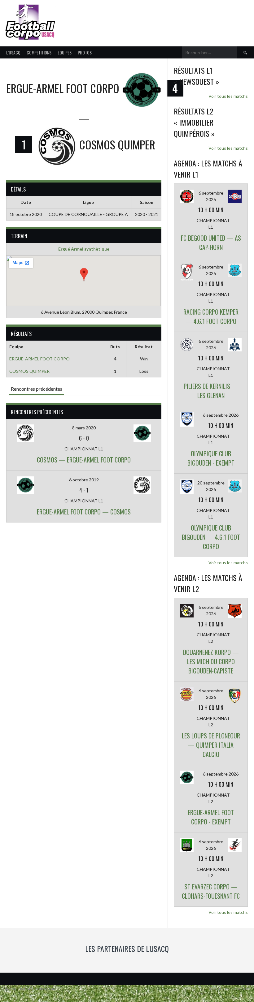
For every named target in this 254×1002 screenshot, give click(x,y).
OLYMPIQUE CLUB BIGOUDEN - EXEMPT (210, 458)
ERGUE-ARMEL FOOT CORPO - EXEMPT (211, 817)
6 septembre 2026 (221, 415)
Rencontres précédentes (36, 389)
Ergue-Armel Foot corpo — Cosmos (84, 511)
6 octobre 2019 (84, 479)
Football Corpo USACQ (135, 18)
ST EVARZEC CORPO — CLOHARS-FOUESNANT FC (211, 891)
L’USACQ (13, 52)
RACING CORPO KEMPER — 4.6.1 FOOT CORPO (211, 316)
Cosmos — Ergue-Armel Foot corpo (84, 459)
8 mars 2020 (84, 427)
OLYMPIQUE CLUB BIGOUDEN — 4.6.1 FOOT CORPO (211, 537)
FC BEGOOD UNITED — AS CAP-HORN (211, 242)
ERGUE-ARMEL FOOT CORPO (39, 358)
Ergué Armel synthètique (83, 249)
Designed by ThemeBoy (228, 989)
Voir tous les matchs (228, 96)
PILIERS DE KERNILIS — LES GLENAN (211, 390)
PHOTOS (85, 52)
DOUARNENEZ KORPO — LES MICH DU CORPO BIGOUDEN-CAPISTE (211, 661)
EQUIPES (65, 52)
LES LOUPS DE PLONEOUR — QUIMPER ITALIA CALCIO (211, 745)
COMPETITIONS (39, 52)
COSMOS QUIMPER (29, 371)
